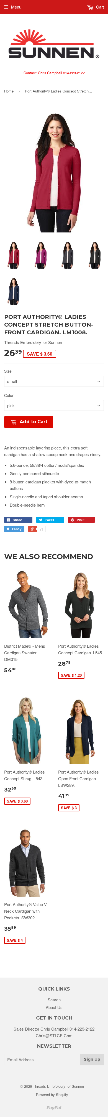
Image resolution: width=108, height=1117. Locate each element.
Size (8, 371)
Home (9, 91)
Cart (99, 7)
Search (54, 999)
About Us (54, 1007)
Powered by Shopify (52, 1094)
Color (9, 395)
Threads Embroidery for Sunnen (58, 1086)
